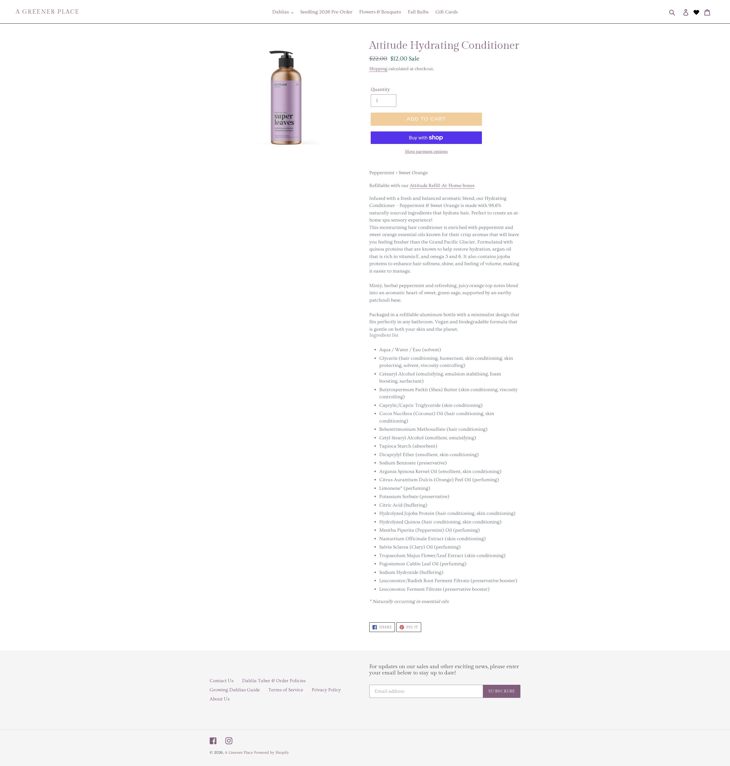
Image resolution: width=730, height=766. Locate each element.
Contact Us (222, 680)
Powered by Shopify (271, 752)
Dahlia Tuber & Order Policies (274, 680)
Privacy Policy (326, 689)
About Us (220, 699)
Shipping (378, 68)
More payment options (426, 151)
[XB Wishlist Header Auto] (696, 12)
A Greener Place (48, 11)
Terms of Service (285, 689)
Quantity (380, 89)
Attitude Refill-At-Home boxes (442, 185)
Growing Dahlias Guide (235, 689)
